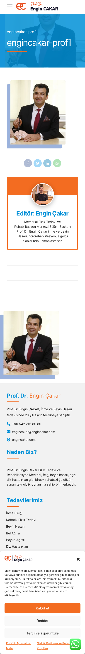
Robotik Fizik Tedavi (21, 520)
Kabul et (42, 608)
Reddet (43, 621)
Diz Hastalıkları (17, 546)
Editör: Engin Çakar (42, 213)
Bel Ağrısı (13, 533)
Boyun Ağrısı (15, 540)
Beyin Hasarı (15, 526)
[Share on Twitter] (38, 163)
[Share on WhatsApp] (57, 163)
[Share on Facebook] (28, 163)
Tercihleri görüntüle (42, 633)
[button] (78, 559)
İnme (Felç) (14, 513)
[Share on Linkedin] (47, 163)
